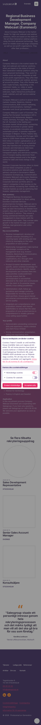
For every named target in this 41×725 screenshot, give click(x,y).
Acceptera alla (30, 385)
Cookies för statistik (14, 378)
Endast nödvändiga (12, 385)
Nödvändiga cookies (14, 373)
